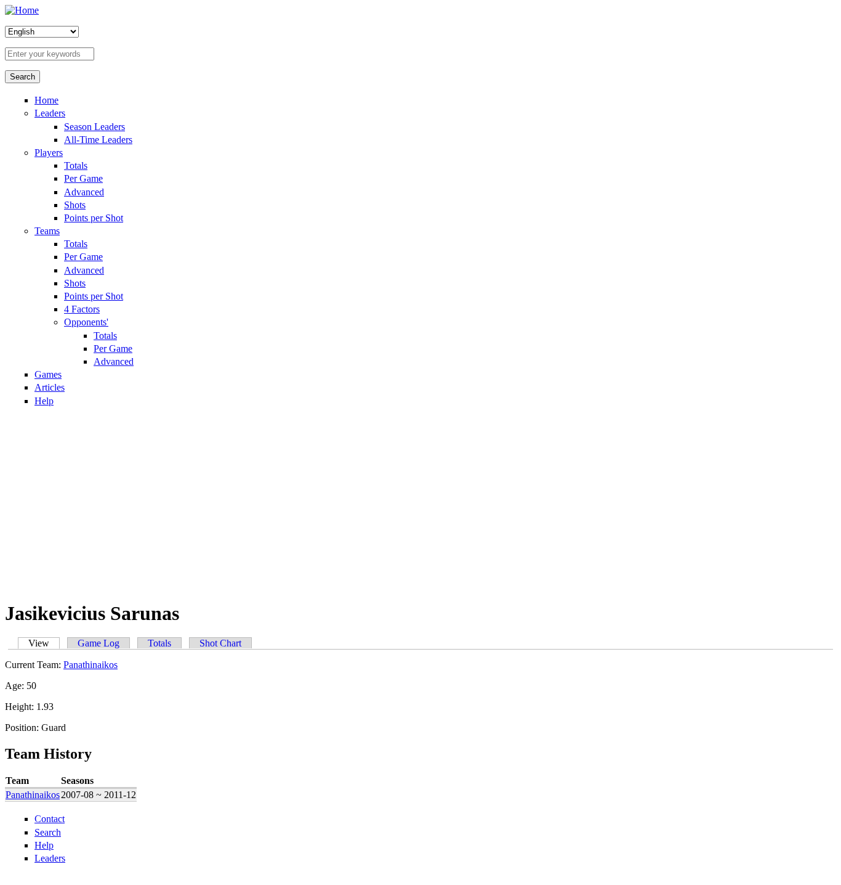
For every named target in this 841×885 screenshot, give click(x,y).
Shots (75, 205)
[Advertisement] (420, 503)
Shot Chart (220, 643)
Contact (49, 819)
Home (46, 100)
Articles (49, 387)
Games (48, 374)
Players (48, 152)
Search (47, 832)
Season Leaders (94, 126)
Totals (75, 165)
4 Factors (82, 309)
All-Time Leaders (98, 139)
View (44, 643)
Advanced (84, 192)
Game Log (98, 643)
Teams (47, 231)
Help (44, 401)
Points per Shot (93, 218)
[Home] (22, 10)
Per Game (83, 178)
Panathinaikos (90, 664)
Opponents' (86, 322)
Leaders (49, 113)
